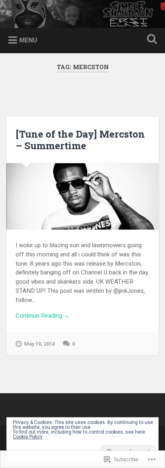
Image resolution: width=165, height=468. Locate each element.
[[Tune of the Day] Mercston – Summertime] (82, 196)
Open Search (150, 40)
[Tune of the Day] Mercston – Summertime (80, 140)
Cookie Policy (27, 437)
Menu (28, 40)
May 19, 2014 (39, 344)
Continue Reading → (43, 315)
